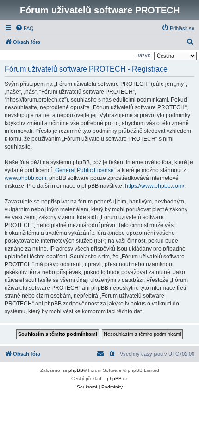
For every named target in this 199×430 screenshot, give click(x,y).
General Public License (84, 170)
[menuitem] (24, 28)
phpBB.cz (117, 378)
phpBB (75, 370)
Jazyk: (144, 55)
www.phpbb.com (25, 178)
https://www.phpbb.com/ (154, 186)
